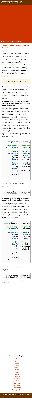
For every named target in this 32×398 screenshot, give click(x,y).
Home (2, 41)
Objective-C (16, 385)
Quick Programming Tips (11, 2)
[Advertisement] (16, 22)
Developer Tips (17, 390)
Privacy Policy (10, 41)
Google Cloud (17, 388)
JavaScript (16, 381)
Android (16, 374)
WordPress (16, 379)
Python (17, 365)
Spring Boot (16, 383)
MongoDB (17, 376)
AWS (16, 359)
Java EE (16, 368)
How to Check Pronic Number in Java (15, 47)
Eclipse (17, 372)
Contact (18, 41)
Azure (17, 363)
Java (9, 282)
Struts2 (17, 370)
